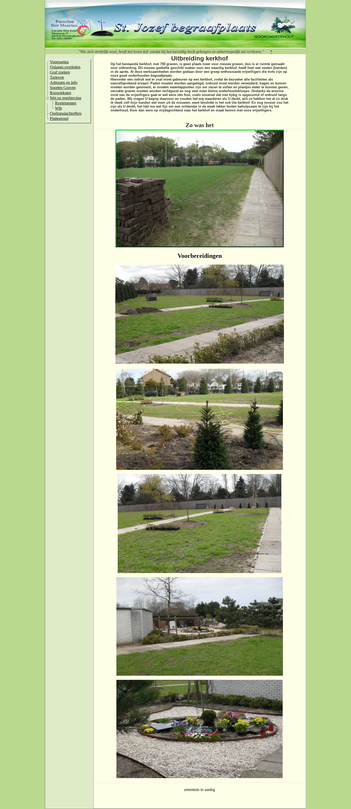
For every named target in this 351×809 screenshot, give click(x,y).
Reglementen (65, 103)
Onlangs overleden (65, 67)
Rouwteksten (60, 93)
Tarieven (57, 77)
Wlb (58, 108)
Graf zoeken (60, 72)
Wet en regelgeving (65, 98)
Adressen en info (63, 82)
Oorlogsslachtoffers (65, 113)
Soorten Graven (63, 87)
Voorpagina (59, 62)
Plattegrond (59, 118)
